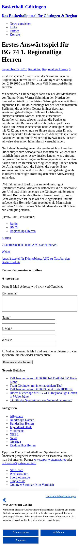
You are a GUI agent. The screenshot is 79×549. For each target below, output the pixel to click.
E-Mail (6, 328)
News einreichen (20, 23)
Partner (14, 31)
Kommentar (9, 293)
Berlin (14, 223)
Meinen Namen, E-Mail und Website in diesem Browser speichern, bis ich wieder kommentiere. (39, 353)
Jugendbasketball (21, 427)
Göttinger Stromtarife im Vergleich (32, 484)
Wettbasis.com (19, 473)
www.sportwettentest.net (50, 459)
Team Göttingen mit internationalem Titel (36, 385)
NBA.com (16, 470)
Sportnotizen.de (20, 477)
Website (7, 339)
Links (13, 27)
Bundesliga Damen (22, 420)
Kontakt (15, 34)
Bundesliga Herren (22, 423)
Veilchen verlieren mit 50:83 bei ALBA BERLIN (41, 389)
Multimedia (17, 430)
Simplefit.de (17, 481)
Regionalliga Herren (55, 69)
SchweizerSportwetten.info (19, 463)
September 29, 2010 (14, 69)
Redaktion (34, 69)
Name (5, 317)
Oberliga (15, 441)
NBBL (14, 434)
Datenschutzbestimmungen (61, 496)
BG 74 (14, 227)
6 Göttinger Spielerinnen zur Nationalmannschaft (41, 400)
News (13, 438)
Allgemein (16, 416)
